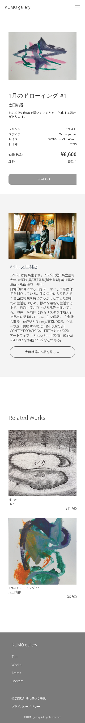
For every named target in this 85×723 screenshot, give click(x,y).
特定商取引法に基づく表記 (29, 698)
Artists (16, 673)
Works (16, 665)
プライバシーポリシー (26, 706)
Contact (17, 681)
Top (14, 657)
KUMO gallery (17, 7)
